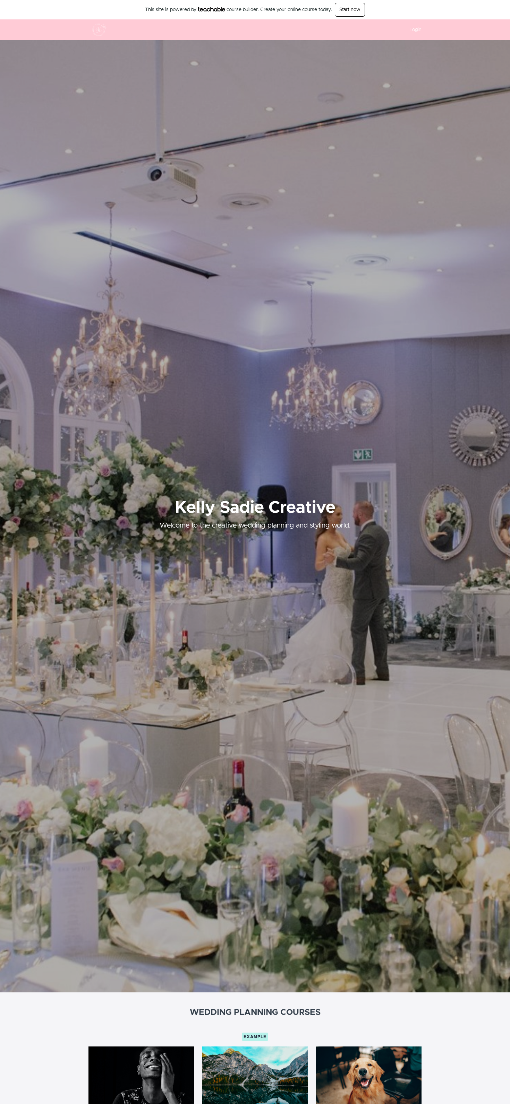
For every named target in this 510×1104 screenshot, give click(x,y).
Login (415, 29)
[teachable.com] (211, 9)
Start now (349, 9)
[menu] (413, 29)
